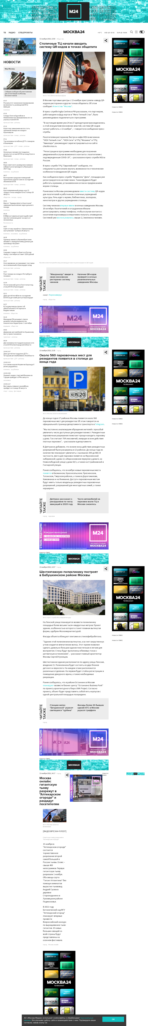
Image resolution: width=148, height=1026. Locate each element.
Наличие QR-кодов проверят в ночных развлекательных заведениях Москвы (87, 278)
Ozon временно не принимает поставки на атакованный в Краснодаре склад (18, 264)
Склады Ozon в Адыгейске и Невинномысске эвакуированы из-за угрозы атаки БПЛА (17, 118)
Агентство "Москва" (62, 106)
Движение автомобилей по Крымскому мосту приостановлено (18, 333)
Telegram (99, 424)
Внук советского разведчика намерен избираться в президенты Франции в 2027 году (18, 167)
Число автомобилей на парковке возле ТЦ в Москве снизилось (88, 502)
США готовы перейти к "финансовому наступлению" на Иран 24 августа (18, 230)
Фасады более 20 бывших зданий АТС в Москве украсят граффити (90, 708)
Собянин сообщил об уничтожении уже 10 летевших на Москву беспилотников (18, 94)
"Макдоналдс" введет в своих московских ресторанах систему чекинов (61, 278)
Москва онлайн (53, 944)
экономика (14, 234)
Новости (11, 62)
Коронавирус (55, 294)
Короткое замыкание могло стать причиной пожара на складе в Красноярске (16, 130)
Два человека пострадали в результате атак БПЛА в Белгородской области (18, 344)
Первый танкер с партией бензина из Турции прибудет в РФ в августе (18, 376)
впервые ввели (67, 205)
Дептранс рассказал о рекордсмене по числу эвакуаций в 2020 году (61, 502)
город (19, 197)
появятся (47, 473)
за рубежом (15, 172)
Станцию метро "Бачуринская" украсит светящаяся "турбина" (61, 708)
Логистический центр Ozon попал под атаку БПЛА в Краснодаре (18, 286)
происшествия (8, 122)
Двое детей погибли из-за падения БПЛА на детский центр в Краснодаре (18, 297)
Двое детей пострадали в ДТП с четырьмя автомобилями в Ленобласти (18, 355)
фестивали (17, 391)
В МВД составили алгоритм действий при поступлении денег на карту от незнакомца (18, 218)
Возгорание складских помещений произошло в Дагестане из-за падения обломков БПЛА (18, 179)
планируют (48, 685)
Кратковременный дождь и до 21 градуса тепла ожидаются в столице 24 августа (18, 192)
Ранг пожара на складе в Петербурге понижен (17, 275)
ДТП (15, 146)
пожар (16, 135)
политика (6, 110)
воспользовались (65, 217)
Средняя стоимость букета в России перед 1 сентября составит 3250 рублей (18, 253)
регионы (17, 122)
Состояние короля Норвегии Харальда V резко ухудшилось (18, 365)
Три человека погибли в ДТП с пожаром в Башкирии (18, 142)
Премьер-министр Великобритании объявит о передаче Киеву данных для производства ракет (18, 241)
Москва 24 (74, 32)
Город (59, 351)
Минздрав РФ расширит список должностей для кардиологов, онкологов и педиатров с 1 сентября (17, 321)
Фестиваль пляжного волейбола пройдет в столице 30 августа (15, 387)
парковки (51, 516)
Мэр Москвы (10, 69)
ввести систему (87, 191)
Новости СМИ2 (44, 336)
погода (13, 197)
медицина (6, 326)
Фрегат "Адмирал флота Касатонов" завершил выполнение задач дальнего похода (18, 205)
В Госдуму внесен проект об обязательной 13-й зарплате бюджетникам (14, 308)
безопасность (8, 223)
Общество (60, 39)
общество (6, 197)
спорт (5, 391)
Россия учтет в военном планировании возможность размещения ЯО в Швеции (18, 105)
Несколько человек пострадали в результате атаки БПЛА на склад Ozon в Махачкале (19, 154)
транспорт (7, 337)
